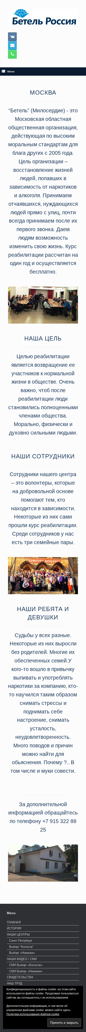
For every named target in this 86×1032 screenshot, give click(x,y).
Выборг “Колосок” (21, 946)
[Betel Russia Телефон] (12, 54)
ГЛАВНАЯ (14, 922)
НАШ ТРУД (14, 983)
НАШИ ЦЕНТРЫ (18, 934)
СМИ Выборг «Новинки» (25, 971)
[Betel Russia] (43, 17)
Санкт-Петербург (20, 940)
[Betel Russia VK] (12, 36)
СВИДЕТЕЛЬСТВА (20, 977)
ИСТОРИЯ (14, 928)
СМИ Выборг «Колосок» (25, 965)
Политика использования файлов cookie (32, 1014)
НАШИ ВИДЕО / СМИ (22, 959)
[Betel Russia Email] (12, 45)
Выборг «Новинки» (22, 952)
